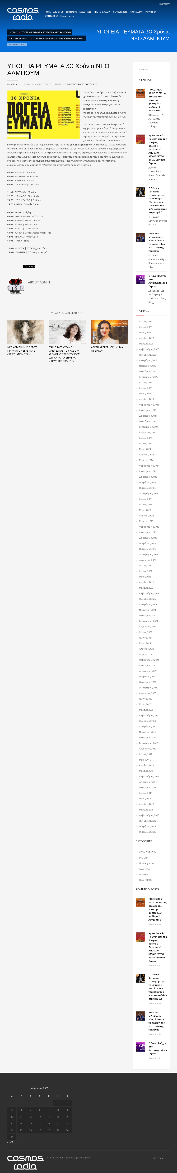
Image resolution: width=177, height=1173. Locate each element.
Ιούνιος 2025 (145, 388)
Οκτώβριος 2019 (147, 737)
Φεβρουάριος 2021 (149, 659)
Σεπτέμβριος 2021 (148, 621)
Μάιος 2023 (145, 510)
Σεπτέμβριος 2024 (148, 426)
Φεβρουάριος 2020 (149, 715)
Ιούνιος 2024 (145, 443)
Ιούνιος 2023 (145, 504)
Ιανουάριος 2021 (147, 665)
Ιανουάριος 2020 (147, 720)
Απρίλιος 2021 (146, 648)
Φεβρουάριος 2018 (149, 815)
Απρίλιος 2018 (146, 804)
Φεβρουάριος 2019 (149, 776)
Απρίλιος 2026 (146, 338)
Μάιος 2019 (145, 759)
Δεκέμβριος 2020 (148, 670)
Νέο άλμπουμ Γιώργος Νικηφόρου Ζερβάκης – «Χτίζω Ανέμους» (22, 351)
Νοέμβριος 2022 (147, 543)
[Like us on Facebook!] (167, 1158)
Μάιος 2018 (145, 798)
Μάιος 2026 (145, 332)
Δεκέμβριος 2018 (148, 781)
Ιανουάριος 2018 (147, 820)
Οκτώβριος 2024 (147, 421)
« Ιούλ (10, 1142)
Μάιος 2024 (145, 449)
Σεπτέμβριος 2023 (148, 493)
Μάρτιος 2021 (146, 654)
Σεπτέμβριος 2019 (148, 743)
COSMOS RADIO (19, 38)
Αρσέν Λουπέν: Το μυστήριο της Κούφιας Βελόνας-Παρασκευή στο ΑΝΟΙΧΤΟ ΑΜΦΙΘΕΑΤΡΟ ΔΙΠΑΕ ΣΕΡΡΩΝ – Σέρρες (157, 149)
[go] (163, 69)
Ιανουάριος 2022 (147, 598)
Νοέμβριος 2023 (147, 482)
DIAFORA (143, 857)
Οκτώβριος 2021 (147, 615)
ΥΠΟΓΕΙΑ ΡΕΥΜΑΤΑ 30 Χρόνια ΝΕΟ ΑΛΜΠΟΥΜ (46, 32)
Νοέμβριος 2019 (147, 732)
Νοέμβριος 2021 (147, 609)
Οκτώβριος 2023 (147, 487)
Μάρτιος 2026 (146, 343)
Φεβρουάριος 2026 (149, 349)
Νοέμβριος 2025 (147, 365)
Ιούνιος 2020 (145, 698)
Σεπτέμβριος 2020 (148, 687)
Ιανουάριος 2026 (147, 354)
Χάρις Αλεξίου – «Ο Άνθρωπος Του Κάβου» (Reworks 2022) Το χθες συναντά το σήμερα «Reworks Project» (64, 354)
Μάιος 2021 (145, 643)
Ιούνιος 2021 (145, 637)
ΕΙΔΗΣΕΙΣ (143, 874)
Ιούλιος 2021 (145, 632)
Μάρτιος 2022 (146, 587)
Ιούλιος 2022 (145, 565)
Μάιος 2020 (145, 704)
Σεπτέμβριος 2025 (148, 376)
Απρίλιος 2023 (146, 515)
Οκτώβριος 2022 (147, 548)
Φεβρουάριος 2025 (149, 404)
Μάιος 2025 (145, 393)
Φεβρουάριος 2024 (149, 465)
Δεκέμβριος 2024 (148, 415)
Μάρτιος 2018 (146, 809)
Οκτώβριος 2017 (147, 831)
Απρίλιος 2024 (146, 454)
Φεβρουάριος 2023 (149, 526)
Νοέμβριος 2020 (147, 676)
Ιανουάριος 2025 (147, 410)
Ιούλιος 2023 (145, 499)
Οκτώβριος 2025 (147, 371)
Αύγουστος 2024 (147, 432)
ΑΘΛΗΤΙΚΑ (144, 868)
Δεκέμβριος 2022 (148, 537)
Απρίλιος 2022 (146, 582)
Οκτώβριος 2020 (147, 682)
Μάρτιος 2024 (146, 460)
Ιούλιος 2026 (145, 321)
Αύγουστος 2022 (147, 560)
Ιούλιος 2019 (145, 754)
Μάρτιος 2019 (146, 770)
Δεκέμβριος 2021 (148, 604)
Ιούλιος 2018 (145, 793)
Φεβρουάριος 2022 (149, 593)
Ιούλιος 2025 (145, 382)
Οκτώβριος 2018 (147, 787)
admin (14, 84)
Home (13, 32)
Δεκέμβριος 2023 (148, 476)
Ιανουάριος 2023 (147, 532)
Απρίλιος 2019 (146, 765)
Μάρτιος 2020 (146, 709)
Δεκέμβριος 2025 (148, 360)
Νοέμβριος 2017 (147, 826)
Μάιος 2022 (145, 576)
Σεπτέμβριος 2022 (148, 554)
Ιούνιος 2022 (145, 571)
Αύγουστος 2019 (147, 748)
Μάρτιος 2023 (146, 521)
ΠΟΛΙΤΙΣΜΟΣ (91, 84)
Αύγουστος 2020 (147, 693)
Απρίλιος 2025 (146, 399)
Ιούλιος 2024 (145, 437)
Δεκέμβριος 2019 (148, 726)
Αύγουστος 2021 (147, 626)
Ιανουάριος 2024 (147, 471)
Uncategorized (147, 863)
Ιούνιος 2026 (145, 327)
